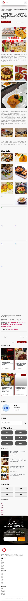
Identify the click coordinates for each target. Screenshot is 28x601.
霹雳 (7, 443)
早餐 (7, 489)
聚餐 (2, 514)
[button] (25, 2)
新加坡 (20, 443)
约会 (2, 512)
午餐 (21, 489)
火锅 (2, 505)
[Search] (25, 423)
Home (2, 9)
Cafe (2, 579)
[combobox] (11, 423)
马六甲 (20, 438)
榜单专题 (3, 591)
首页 (2, 588)
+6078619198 (13, 329)
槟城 (7, 438)
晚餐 (7, 494)
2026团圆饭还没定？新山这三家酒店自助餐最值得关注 (20, 389)
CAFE (2, 503)
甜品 (2, 510)
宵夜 (21, 494)
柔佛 (3, 22)
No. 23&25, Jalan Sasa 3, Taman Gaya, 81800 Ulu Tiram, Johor (13, 324)
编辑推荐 (8, 22)
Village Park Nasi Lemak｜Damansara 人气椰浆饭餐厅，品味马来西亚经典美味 (20, 363)
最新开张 (3, 593)
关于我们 (3, 590)
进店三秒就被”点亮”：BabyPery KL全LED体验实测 (7, 363)
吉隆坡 (20, 432)
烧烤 (2, 507)
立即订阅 (21, 539)
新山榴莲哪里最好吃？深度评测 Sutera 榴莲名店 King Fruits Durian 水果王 (7, 389)
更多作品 (17, 410)
